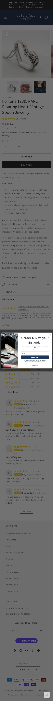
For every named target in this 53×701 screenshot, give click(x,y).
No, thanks (35, 365)
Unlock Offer (35, 357)
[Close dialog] (50, 334)
